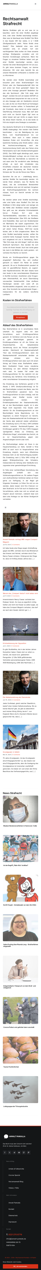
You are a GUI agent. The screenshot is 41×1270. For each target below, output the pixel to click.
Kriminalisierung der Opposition (14, 643)
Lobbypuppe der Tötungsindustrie (15, 1106)
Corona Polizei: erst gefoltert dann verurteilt (18, 1027)
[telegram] (14, 1152)
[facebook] (5, 1152)
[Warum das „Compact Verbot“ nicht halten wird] (20, 579)
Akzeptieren (20, 317)
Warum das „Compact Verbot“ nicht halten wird (20, 593)
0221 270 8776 (15, 1234)
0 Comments (16, 544)
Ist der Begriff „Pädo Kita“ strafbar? (15, 865)
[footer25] (15, 1135)
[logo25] (11, 3)
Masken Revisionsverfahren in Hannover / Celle (20, 826)
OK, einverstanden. (20, 1266)
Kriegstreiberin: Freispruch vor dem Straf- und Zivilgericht (19, 987)
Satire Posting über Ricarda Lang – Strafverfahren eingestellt (20, 945)
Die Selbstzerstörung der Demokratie (16, 697)
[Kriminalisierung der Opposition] (20, 629)
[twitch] (24, 1152)
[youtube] (19, 1152)
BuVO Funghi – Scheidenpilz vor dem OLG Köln (19, 905)
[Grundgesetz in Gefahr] (20, 737)
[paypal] (29, 1152)
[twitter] (9, 1152)
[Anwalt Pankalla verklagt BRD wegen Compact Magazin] (20, 525)
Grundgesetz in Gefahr (11, 752)
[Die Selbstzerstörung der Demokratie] (20, 683)
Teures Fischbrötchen (11, 1067)
